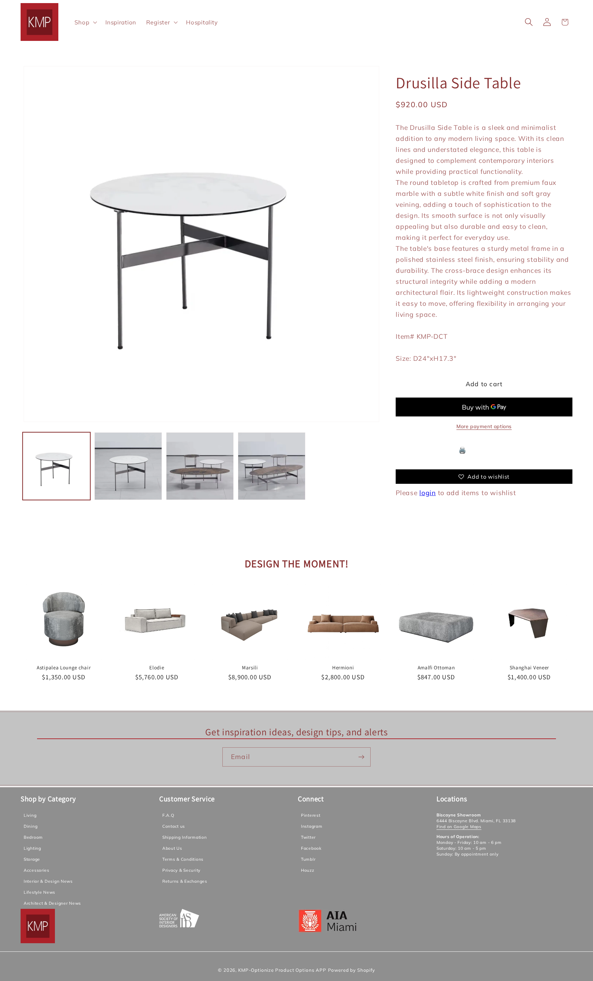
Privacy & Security (181, 870)
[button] (85, 22)
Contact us (173, 826)
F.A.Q (168, 815)
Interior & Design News (48, 881)
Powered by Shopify (351, 970)
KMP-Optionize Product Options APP (282, 970)
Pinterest (310, 815)
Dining (30, 826)
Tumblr (308, 859)
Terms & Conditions (183, 859)
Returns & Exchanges (184, 881)
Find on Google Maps (459, 826)
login (427, 493)
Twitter (308, 837)
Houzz (307, 870)
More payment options (484, 427)
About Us (172, 848)
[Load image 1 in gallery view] (56, 466)
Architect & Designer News (52, 903)
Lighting (32, 848)
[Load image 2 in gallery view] (128, 466)
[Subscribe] (361, 757)
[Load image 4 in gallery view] (271, 466)
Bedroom (33, 837)
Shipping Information (184, 837)
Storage (32, 859)
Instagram (311, 826)
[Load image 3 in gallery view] (200, 466)
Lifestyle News (39, 892)
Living (30, 815)
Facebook (311, 848)
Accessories (36, 870)
